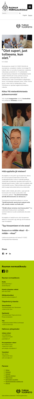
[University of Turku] (24, 394)
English (25, 15)
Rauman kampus (11, 376)
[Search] (20, 13)
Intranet (8, 374)
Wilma (7, 370)
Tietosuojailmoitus (21, 395)
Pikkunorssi (9, 378)
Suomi (30, 15)
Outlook (8, 372)
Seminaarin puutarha (12, 380)
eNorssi (8, 383)
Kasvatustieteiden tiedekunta (14, 381)
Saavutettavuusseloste (8, 395)
